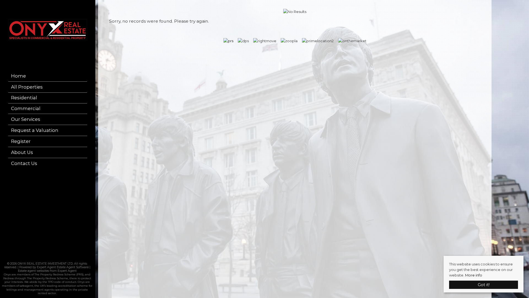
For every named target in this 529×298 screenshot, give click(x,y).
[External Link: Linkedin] (49, 257)
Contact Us (24, 163)
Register (21, 141)
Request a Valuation (34, 130)
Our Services (25, 119)
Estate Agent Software (73, 267)
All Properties (27, 87)
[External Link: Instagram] (47, 257)
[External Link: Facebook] (45, 257)
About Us (22, 152)
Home (18, 76)
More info (473, 275)
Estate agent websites (33, 271)
